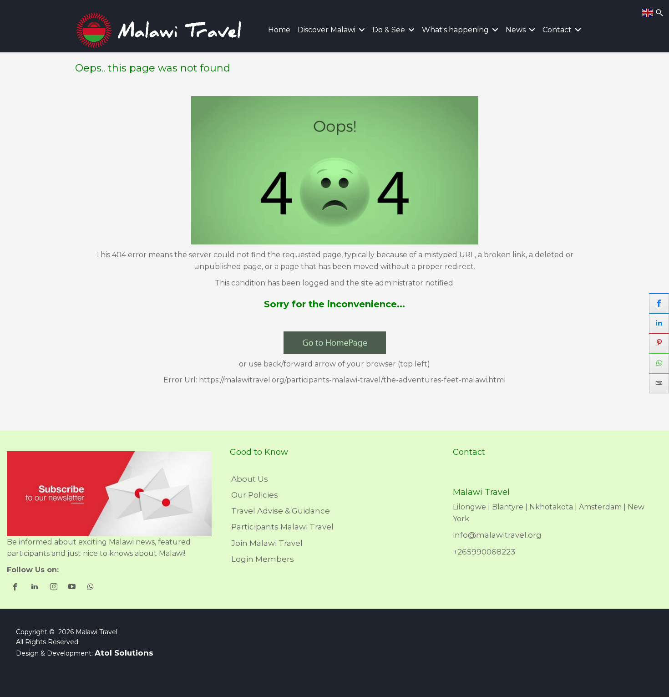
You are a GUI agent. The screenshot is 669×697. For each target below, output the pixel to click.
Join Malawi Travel (267, 543)
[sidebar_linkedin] (659, 323)
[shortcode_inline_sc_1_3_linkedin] (35, 587)
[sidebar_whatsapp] (659, 363)
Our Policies (254, 494)
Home (279, 29)
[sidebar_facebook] (659, 303)
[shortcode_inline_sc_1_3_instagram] (54, 587)
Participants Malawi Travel (282, 526)
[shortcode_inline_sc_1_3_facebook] (16, 587)
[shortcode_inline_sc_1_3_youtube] (72, 587)
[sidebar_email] (659, 383)
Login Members (262, 559)
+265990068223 (484, 551)
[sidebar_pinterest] (659, 343)
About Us (249, 478)
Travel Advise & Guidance (280, 510)
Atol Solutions (124, 652)
